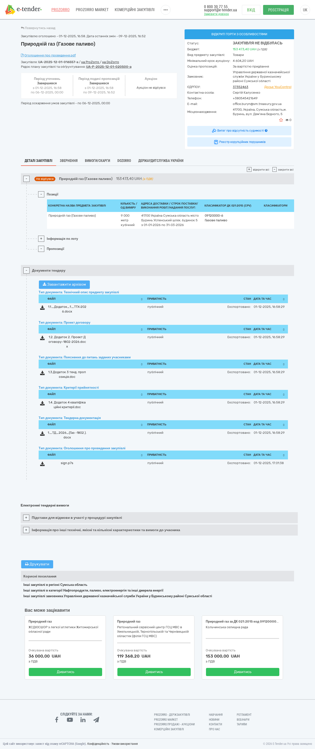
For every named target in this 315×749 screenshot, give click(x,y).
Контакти (215, 724)
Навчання (216, 714)
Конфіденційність (98, 744)
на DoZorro (110, 62)
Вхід (251, 10)
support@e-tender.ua (220, 10)
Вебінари (243, 719)
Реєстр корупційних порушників (242, 142)
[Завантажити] (42, 309)
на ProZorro (90, 62)
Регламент (244, 714)
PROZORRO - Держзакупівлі (172, 714)
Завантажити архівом (66, 284)
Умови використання (124, 744)
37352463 (240, 87)
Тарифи (242, 724)
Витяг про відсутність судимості (240, 130)
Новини (214, 719)
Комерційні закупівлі (135, 9)
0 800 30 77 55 (216, 6)
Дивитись (65, 672)
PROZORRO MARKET (92, 9)
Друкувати (39, 564)
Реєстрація (278, 10)
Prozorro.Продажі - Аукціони (174, 724)
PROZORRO (60, 9)
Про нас (214, 729)
